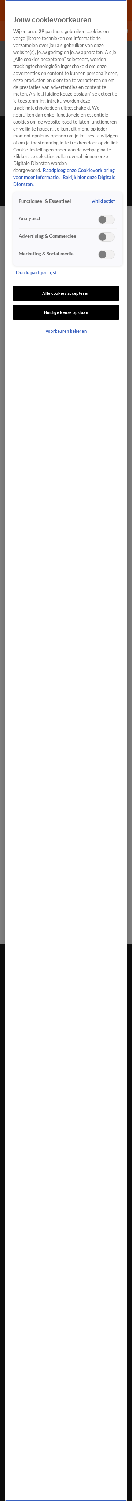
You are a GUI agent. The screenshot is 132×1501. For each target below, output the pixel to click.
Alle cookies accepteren (65, 293)
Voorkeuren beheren (66, 331)
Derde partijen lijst (36, 272)
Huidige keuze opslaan (66, 312)
